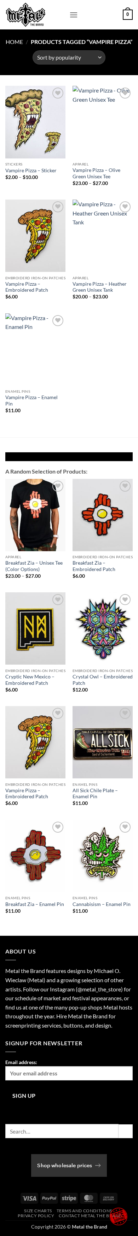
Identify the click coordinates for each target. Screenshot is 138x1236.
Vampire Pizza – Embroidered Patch (26, 287)
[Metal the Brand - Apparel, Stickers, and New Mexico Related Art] (34, 14)
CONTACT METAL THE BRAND (90, 1215)
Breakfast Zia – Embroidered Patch (94, 566)
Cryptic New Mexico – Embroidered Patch (29, 680)
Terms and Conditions (84, 1210)
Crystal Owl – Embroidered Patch (103, 680)
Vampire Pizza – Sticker (31, 170)
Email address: (21, 1062)
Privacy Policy (36, 1215)
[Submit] (126, 1131)
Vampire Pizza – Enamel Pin (31, 401)
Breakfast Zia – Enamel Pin (34, 904)
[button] (73, 14)
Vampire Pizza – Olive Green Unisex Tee (96, 173)
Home (14, 41)
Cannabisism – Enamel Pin (102, 904)
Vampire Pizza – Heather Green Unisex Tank (100, 287)
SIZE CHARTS (38, 1210)
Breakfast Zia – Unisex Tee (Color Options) (34, 566)
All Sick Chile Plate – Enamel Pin (95, 794)
